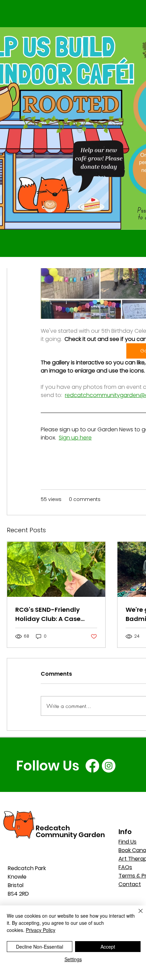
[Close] (136, 915)
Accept (108, 946)
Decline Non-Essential (39, 946)
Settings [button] (73, 959)
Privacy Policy (40, 930)
